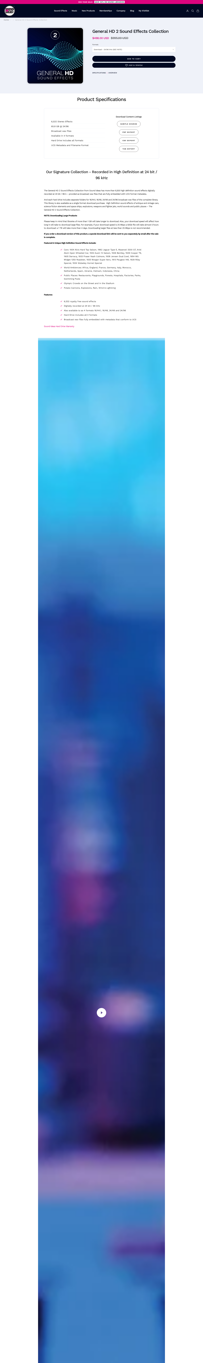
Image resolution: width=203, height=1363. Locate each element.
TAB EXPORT (129, 149)
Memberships (105, 11)
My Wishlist (144, 11)
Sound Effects (60, 11)
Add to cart (134, 59)
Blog (132, 11)
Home (6, 20)
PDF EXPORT (129, 132)
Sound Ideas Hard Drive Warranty (59, 326)
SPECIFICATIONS (99, 73)
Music (74, 11)
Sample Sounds (128, 124)
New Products (88, 11)
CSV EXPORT (129, 140)
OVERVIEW (112, 73)
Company (121, 11)
